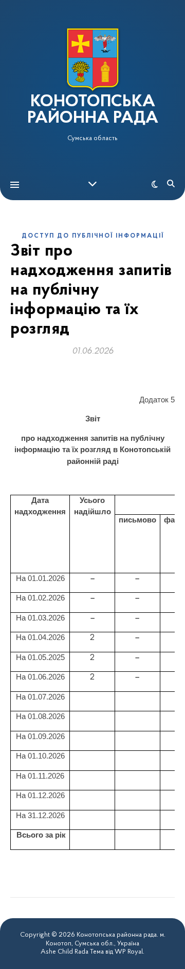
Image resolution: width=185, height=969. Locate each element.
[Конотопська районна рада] (92, 60)
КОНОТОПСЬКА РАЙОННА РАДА (92, 110)
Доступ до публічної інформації (93, 236)
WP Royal (129, 951)
